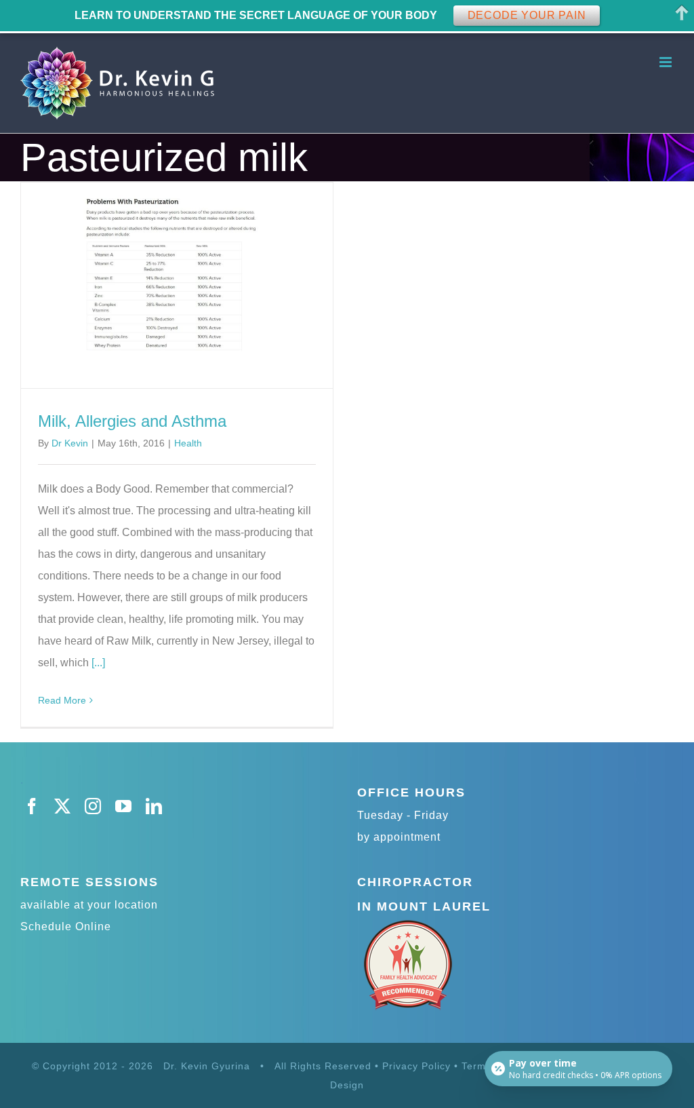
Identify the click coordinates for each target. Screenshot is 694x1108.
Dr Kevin (70, 443)
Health (188, 443)
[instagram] (93, 806)
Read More (62, 700)
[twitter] (62, 806)
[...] (98, 662)
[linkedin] (154, 806)
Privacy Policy (416, 1066)
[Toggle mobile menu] (666, 62)
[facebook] (32, 806)
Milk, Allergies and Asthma (132, 421)
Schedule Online (65, 926)
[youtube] (123, 806)
